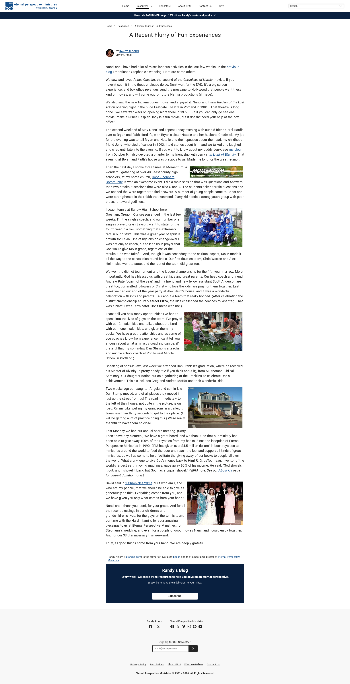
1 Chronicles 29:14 (138, 483)
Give (221, 6)
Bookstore (165, 6)
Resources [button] (143, 6)
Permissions (157, 664)
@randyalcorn (133, 556)
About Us (225, 470)
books (176, 556)
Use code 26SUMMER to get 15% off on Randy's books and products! (175, 15)
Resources (123, 26)
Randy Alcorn (129, 51)
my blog (235, 149)
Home (125, 6)
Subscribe (175, 596)
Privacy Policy (138, 664)
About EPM (184, 6)
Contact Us (205, 6)
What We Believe (193, 664)
